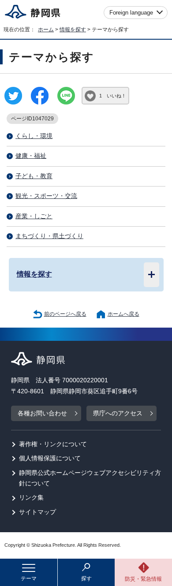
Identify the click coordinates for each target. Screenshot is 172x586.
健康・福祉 (30, 156)
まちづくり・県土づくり (49, 236)
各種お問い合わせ (42, 413)
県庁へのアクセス (117, 413)
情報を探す (73, 29)
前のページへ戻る (65, 314)
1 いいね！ (112, 95)
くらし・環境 (33, 136)
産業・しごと (33, 216)
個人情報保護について (50, 458)
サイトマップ (37, 512)
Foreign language (131, 12)
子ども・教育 (33, 176)
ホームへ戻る (123, 314)
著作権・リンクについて (53, 444)
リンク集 (31, 497)
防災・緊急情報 (143, 579)
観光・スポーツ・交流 (46, 196)
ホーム (46, 29)
